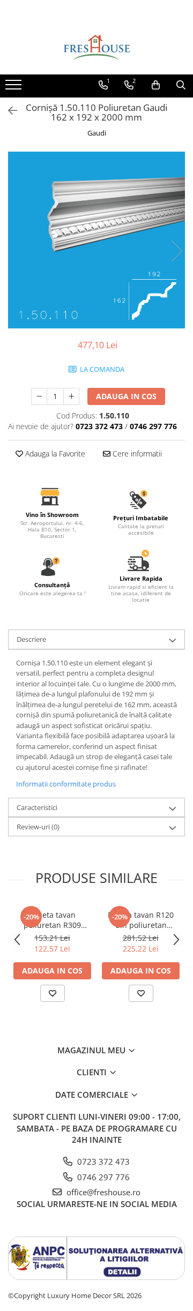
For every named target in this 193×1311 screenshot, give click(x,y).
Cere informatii (136, 453)
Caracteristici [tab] (37, 807)
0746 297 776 (102, 1177)
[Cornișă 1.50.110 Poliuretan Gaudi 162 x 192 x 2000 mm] (96, 240)
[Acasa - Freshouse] (96, 47)
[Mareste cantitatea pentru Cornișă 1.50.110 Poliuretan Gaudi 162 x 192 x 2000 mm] (71, 396)
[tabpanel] (96, 240)
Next (176, 251)
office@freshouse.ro (102, 1192)
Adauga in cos (126, 396)
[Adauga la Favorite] (52, 993)
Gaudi (96, 133)
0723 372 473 (102, 1161)
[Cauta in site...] (181, 85)
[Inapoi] (8, 110)
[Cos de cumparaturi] (155, 85)
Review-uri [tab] (38, 826)
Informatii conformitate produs (66, 784)
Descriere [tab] (31, 639)
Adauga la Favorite (54, 453)
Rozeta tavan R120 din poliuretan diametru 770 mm (141, 920)
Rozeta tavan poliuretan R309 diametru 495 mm (52, 920)
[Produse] (14, 88)
